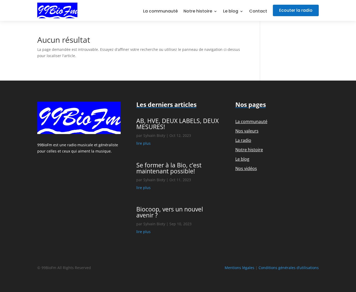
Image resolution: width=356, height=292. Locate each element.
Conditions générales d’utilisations (289, 267)
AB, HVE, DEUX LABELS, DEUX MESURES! (177, 124)
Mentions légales (239, 267)
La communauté (160, 11)
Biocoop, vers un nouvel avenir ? (169, 212)
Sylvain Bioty (154, 135)
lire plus (143, 143)
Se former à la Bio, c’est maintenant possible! (168, 168)
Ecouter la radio (295, 10)
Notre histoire (197, 11)
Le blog (230, 11)
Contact (258, 11)
